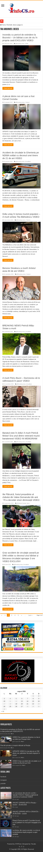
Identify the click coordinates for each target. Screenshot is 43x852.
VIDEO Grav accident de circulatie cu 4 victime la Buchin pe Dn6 (27, 762)
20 (22, 704)
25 (10, 706)
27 (22, 706)
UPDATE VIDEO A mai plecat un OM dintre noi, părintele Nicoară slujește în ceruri (26, 753)
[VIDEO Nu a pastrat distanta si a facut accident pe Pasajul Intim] (5, 739)
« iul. (2, 711)
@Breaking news (19, 43)
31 (23, 757)
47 (23, 741)
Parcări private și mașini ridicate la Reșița (15, 745)
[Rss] (19, 846)
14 (27, 701)
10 (4, 701)
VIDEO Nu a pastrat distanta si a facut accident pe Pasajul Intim (26, 738)
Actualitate (28, 161)
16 (38, 701)
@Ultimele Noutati (21, 503)
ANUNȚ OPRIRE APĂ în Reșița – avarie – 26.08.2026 (25, 804)
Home (4, 25)
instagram (3, 780)
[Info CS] (21, 8)
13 (22, 701)
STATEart (18, 844)
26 (16, 706)
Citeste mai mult (8, 88)
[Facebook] (21, 846)
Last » (30, 615)
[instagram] (23, 846)
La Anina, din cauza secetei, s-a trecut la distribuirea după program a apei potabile (26, 832)
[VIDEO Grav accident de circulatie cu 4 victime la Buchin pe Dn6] (5, 764)
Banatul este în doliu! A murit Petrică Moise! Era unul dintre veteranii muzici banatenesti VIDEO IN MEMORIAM (21, 436)
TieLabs (33, 844)
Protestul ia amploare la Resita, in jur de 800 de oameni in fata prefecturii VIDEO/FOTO (20, 730)
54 (13, 733)
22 (33, 704)
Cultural (27, 102)
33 (13, 747)
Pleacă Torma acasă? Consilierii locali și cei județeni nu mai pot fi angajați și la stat (27, 822)
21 (27, 704)
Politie (26, 43)
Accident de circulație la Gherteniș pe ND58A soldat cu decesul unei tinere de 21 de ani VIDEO (20, 155)
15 (33, 701)
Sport (28, 503)
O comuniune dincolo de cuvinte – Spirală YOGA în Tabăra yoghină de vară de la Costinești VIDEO (25, 795)
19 (16, 704)
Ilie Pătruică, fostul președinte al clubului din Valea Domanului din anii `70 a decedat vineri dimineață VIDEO (20, 497)
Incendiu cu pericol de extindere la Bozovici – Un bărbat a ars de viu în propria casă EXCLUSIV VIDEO (19, 37)
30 (24, 765)
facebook (3, 776)
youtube (3, 783)
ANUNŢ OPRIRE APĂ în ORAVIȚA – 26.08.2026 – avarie (26, 812)
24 (4, 706)
